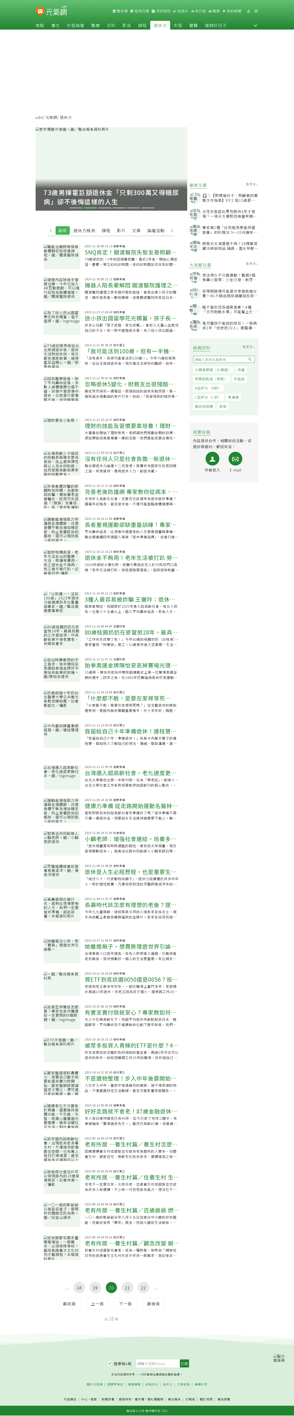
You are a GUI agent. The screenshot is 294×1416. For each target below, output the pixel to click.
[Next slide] (171, 230)
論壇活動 (156, 230)
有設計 (182, 11)
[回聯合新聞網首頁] (40, 11)
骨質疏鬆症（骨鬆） (211, 378)
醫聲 (193, 25)
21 (127, 1288)
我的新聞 (233, 11)
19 (95, 1288)
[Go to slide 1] (76, 207)
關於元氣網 (95, 1384)
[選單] (256, 11)
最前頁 (69, 1304)
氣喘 (222, 406)
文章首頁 (183, 1384)
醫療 (95, 25)
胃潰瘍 (233, 397)
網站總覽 (223, 1399)
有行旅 (200, 11)
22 (143, 1288)
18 (79, 1288)
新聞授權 (108, 1399)
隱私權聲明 (155, 1399)
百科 (111, 25)
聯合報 (122, 11)
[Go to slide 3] (104, 207)
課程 (142, 25)
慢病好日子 (216, 25)
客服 (93, 1399)
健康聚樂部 (115, 1384)
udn (39, 117)
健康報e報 (123, 1363)
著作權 (139, 1399)
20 (111, 1288)
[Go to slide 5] (133, 207)
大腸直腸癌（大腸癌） (213, 369)
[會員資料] (248, 11)
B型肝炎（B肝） (208, 388)
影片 (121, 230)
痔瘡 (241, 369)
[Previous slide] (52, 230)
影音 (126, 25)
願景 (216, 11)
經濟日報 (141, 11)
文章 (136, 230)
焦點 (40, 25)
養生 (55, 25)
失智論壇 (75, 25)
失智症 (239, 378)
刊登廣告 (70, 1399)
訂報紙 (190, 1399)
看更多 (251, 184)
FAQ (84, 1399)
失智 (178, 25)
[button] (255, 25)
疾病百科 (151, 1384)
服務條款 (125, 1399)
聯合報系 (174, 1399)
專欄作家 (201, 1384)
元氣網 (51, 117)
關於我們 (206, 1399)
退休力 (160, 25)
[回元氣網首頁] (56, 11)
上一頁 (97, 1304)
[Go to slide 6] (148, 207)
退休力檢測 (84, 230)
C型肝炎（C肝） (208, 397)
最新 (62, 230)
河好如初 (163, 11)
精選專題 (134, 1384)
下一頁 (125, 1304)
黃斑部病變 (204, 406)
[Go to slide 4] (119, 207)
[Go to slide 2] (90, 207)
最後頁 (153, 1304)
